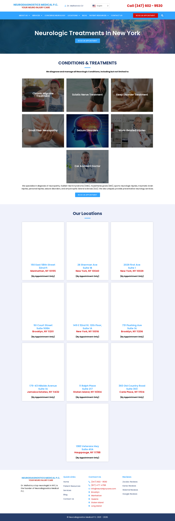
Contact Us (116, 15)
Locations (73, 15)
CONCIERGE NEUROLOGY (55, 15)
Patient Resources (97, 15)
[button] (162, 16)
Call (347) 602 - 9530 (144, 5)
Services (36, 15)
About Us (23, 15)
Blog (84, 15)
